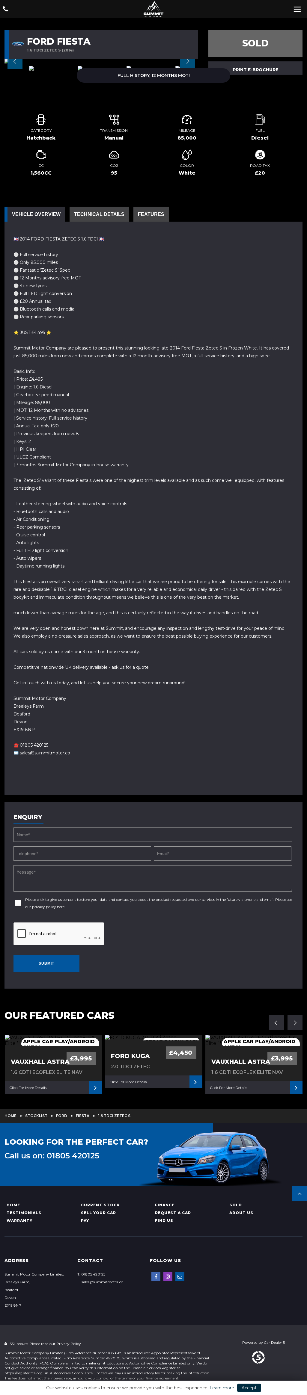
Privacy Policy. (69, 1343)
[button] (299, 1193)
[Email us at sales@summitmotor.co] (179, 1276)
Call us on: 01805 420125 (51, 1156)
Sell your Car (98, 1213)
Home (10, 1115)
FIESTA (82, 1115)
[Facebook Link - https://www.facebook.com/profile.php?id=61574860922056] (155, 1276)
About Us (241, 1213)
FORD (61, 1115)
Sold (235, 1205)
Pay (85, 1220)
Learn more (222, 1388)
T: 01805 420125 (91, 1274)
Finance (164, 1205)
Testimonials (24, 1213)
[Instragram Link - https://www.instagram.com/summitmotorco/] (167, 1276)
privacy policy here (48, 906)
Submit (46, 963)
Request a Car (173, 1213)
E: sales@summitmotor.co (100, 1282)
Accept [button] (249, 1388)
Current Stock (100, 1205)
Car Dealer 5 (274, 1342)
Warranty (19, 1220)
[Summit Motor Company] (153, 9)
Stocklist (36, 1115)
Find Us (164, 1220)
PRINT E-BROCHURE (255, 69)
